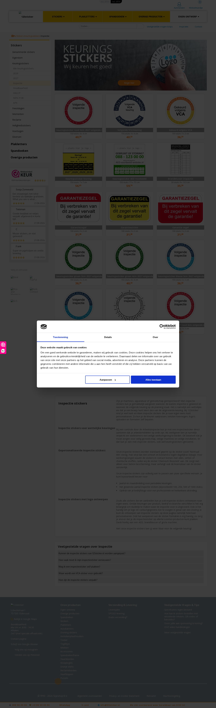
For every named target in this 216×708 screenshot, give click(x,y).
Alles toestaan (153, 379)
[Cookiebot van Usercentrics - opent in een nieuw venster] (162, 326)
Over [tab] (155, 337)
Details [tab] (108, 337)
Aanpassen (106, 379)
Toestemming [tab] (60, 337)
